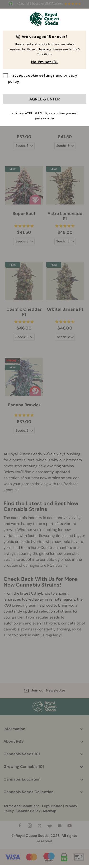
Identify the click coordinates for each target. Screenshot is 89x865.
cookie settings (40, 75)
